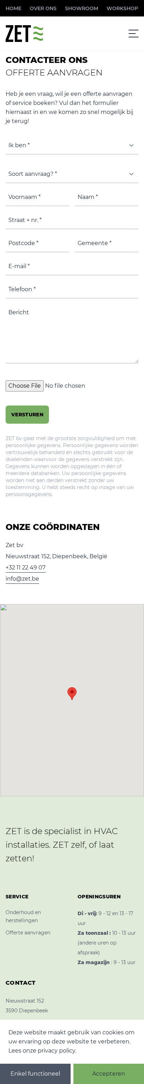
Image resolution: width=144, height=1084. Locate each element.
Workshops (124, 8)
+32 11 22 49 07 (25, 567)
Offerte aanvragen (28, 932)
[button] (72, 693)
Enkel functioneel (35, 1073)
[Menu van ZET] (133, 33)
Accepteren (108, 1073)
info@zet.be (22, 578)
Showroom (81, 8)
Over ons (43, 8)
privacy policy (56, 1050)
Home (13, 8)
